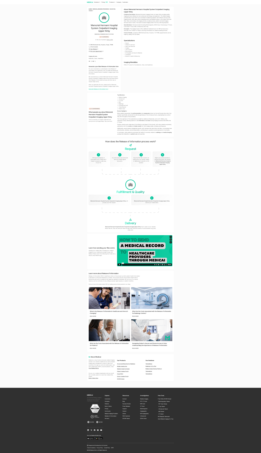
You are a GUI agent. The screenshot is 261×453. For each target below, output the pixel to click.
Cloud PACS (120, 374)
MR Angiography (144, 413)
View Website (93, 49)
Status (124, 413)
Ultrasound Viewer (163, 409)
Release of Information (110, 416)
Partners (107, 418)
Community (108, 411)
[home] (90, 2)
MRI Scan (142, 403)
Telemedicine (149, 371)
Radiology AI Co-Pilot (151, 366)
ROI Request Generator (164, 416)
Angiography (143, 411)
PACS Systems (126, 416)
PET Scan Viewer (162, 404)
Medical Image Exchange (123, 369)
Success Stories (126, 403)
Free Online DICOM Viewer (164, 399)
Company (118, 2)
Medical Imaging (144, 399)
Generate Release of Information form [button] (98, 89)
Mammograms (143, 408)
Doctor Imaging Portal (122, 376)
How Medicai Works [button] (94, 368)
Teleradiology (149, 363)
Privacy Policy (100, 447)
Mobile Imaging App (122, 366)
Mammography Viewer (164, 401)
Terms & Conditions (91, 447)
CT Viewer (161, 414)
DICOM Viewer (120, 379)
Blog (123, 401)
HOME (90, 9)
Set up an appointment (96, 51)
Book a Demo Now (93, 378)
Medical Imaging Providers (101, 9)
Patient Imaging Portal (122, 371)
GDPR (112, 447)
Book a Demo (108, 406)
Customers (125, 2)
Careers (124, 411)
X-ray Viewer (161, 406)
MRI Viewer (161, 411)
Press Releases (126, 406)
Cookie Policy (107, 447)
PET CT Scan (143, 401)
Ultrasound (143, 416)
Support (124, 408)
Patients (107, 403)
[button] (97, 2)
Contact (124, 399)
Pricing (106, 408)
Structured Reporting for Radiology (126, 363)
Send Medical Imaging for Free (165, 419)
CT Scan (142, 406)
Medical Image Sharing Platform (154, 368)
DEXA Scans (143, 418)
